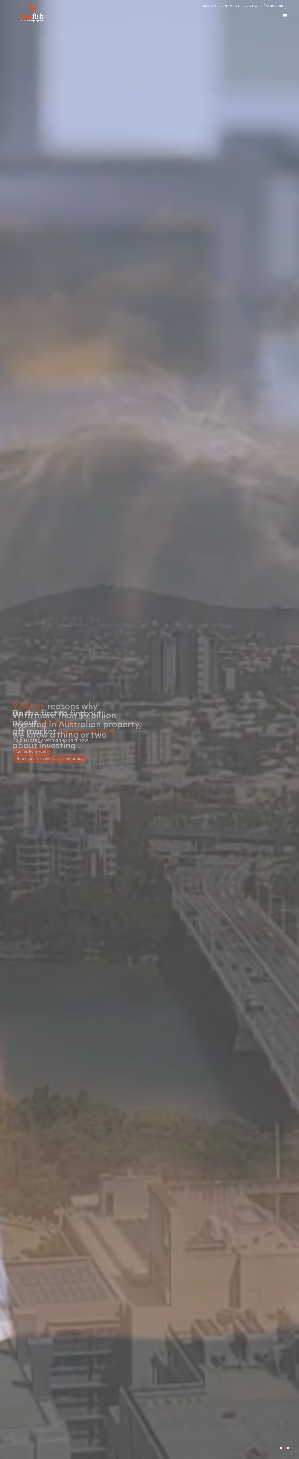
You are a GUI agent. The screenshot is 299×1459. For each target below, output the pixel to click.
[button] (281, 1448)
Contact (251, 6)
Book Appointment (221, 6)
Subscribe (275, 6)
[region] (149, 729)
